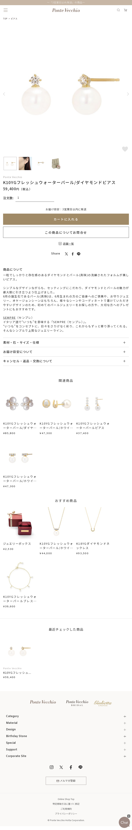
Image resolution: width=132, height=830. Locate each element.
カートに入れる (66, 219)
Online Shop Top (66, 799)
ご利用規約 (66, 808)
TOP (5, 18)
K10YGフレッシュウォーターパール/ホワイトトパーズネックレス (56, 547)
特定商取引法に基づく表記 (66, 803)
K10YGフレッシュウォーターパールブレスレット (20, 601)
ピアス (14, 18)
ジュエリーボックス (17, 543)
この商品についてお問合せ (66, 232)
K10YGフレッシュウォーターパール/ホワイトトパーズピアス (56, 427)
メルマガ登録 (67, 781)
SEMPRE (9, 318)
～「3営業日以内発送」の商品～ (66, 2)
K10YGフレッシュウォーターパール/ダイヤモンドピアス (20, 427)
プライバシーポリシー (66, 813)
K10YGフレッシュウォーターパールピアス (93, 425)
